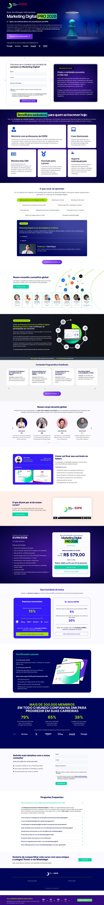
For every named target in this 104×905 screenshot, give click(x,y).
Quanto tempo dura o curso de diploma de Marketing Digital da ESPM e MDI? (43, 803)
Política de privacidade (32, 880)
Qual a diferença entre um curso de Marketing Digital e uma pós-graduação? (43, 845)
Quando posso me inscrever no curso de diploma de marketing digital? (41, 831)
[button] (9, 388)
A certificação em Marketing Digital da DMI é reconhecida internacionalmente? (44, 824)
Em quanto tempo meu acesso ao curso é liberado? (36, 838)
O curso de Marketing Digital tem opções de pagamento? (37, 821)
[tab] (32, 200)
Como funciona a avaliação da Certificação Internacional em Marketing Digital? (44, 818)
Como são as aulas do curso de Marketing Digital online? (37, 834)
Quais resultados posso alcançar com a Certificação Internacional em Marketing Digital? (47, 828)
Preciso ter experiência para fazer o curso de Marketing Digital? (39, 841)
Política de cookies (72, 880)
